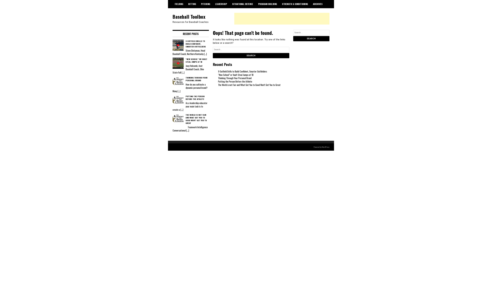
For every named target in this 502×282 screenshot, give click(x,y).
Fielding (179, 4)
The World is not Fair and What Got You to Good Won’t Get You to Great (249, 85)
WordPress (325, 147)
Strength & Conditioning (295, 4)
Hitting (192, 4)
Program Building (267, 4)
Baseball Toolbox (189, 16)
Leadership (221, 4)
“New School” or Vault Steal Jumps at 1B (235, 75)
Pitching (205, 4)
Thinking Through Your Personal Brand (235, 78)
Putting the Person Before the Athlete (235, 81)
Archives (318, 4)
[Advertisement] (281, 19)
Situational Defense (242, 4)
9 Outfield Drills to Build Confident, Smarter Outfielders (242, 71)
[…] (205, 54)
